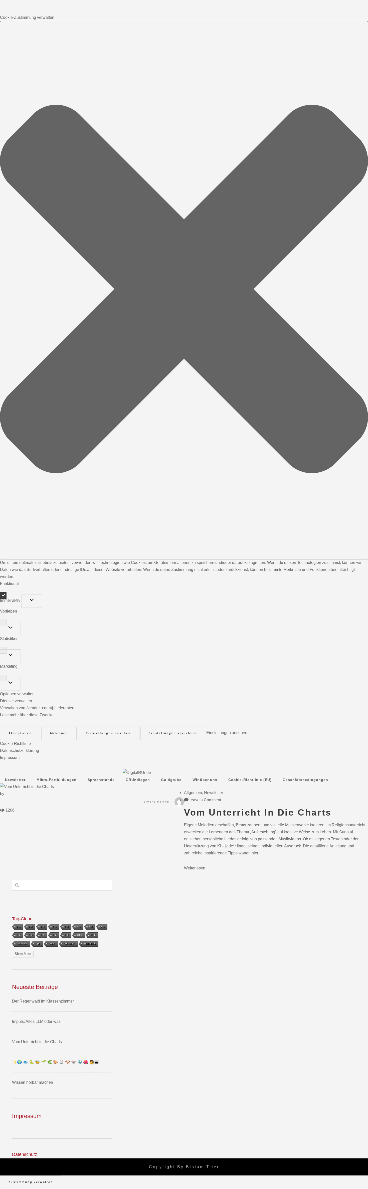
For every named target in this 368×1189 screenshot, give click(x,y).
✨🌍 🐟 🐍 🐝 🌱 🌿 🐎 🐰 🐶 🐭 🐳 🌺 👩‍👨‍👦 (55, 1062)
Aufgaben (69, 943)
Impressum (10, 757)
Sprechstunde (101, 780)
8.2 (19, 935)
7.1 (79, 926)
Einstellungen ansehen (108, 733)
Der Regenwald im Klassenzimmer (43, 1001)
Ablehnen (59, 733)
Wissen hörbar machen (32, 1082)
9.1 (43, 935)
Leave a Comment (205, 800)
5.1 (19, 926)
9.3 (67, 935)
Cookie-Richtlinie (15, 743)
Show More (23, 954)
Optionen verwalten (17, 694)
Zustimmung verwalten (31, 1181)
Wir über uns (205, 780)
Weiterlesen (194, 868)
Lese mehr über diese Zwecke (27, 715)
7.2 (91, 926)
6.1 (55, 926)
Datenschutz (24, 1154)
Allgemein (193, 792)
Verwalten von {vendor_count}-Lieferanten (37, 708)
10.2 (93, 935)
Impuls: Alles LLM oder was (36, 1021)
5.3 (43, 926)
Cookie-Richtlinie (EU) (250, 780)
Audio (52, 943)
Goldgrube (171, 780)
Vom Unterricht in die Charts (258, 812)
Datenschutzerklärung (19, 750)
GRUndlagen (138, 780)
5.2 (31, 926)
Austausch (89, 943)
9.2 (55, 935)
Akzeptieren (20, 733)
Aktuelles (22, 943)
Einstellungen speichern (173, 733)
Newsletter (15, 780)
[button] (184, 290)
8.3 (31, 935)
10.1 (79, 935)
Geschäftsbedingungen (305, 780)
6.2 (67, 926)
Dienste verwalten (16, 701)
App (38, 943)
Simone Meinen (156, 801)
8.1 (103, 926)
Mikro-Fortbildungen (57, 780)
